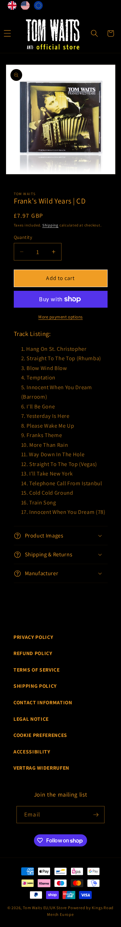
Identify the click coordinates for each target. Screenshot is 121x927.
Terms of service (36, 669)
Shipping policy (35, 685)
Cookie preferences (40, 735)
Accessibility (31, 751)
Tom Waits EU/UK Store (45, 907)
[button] (94, 33)
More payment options (60, 317)
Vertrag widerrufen (41, 767)
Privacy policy (33, 637)
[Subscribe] (96, 815)
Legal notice (31, 718)
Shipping (50, 225)
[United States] (25, 7)
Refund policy (32, 653)
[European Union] (38, 7)
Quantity (23, 237)
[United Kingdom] (12, 7)
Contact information (42, 702)
